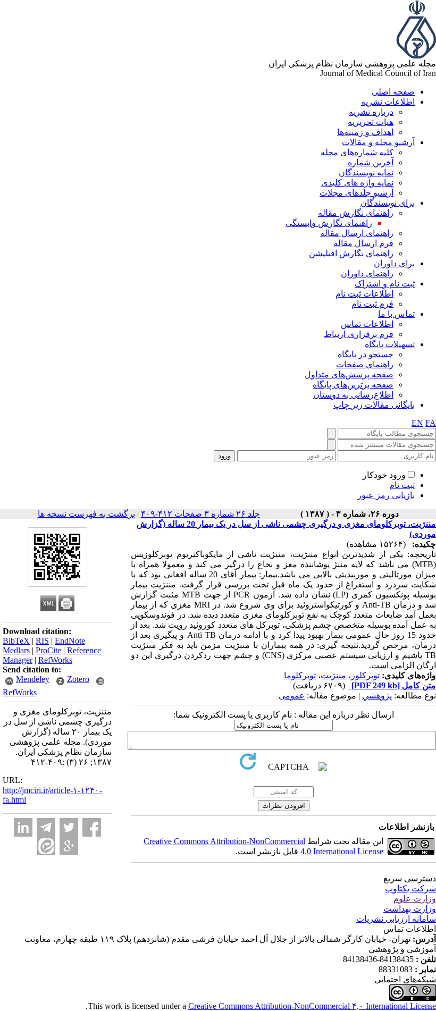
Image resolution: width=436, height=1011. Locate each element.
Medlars (16, 650)
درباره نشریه (371, 111)
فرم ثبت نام (372, 303)
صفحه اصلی (393, 91)
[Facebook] (91, 827)
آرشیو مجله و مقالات (378, 142)
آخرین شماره (370, 162)
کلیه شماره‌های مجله (357, 152)
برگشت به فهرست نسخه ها (86, 513)
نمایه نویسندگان (366, 172)
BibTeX (16, 640)
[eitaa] (46, 846)
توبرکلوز (365, 675)
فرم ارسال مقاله (363, 243)
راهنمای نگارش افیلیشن (351, 253)
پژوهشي (377, 695)
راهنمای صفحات (364, 364)
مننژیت (333, 675)
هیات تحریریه (370, 122)
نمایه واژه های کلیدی (357, 182)
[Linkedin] (23, 827)
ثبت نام (402, 485)
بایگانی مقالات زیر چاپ (374, 404)
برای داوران (394, 263)
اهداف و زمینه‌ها (365, 132)
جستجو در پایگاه (365, 354)
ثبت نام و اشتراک (385, 283)
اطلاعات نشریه (388, 101)
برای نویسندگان (387, 202)
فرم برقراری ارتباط (358, 334)
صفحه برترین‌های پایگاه (353, 384)
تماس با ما (396, 313)
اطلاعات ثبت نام (364, 293)
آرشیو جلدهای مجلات (356, 192)
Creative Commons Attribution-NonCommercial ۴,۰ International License (312, 1005)
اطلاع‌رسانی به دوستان (353, 394)
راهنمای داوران (367, 273)
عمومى (292, 695)
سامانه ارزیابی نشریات (396, 918)
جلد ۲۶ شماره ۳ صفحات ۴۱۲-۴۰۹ (200, 513)
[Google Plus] (69, 846)
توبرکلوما (300, 675)
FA (430, 422)
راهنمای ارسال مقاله (356, 233)
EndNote (70, 640)
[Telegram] (46, 827)
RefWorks (55, 659)
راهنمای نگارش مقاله (355, 212)
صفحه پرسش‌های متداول (349, 374)
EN (417, 422)
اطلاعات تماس (367, 323)
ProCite (48, 650)
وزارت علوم (414, 898)
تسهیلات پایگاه (390, 344)
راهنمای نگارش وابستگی (329, 223)
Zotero (78, 679)
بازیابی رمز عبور (386, 495)
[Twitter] (69, 827)
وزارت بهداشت (409, 908)
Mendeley (32, 679)
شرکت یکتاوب (410, 888)
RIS (42, 640)
